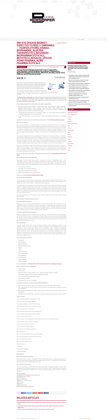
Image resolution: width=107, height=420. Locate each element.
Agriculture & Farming (72, 112)
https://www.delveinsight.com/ (27, 386)
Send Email (22, 377)
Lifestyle (69, 128)
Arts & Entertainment (72, 114)
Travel (69, 147)
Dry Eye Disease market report (26, 97)
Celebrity (69, 119)
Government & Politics (72, 123)
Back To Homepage (62, 42)
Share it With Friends (60, 77)
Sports (69, 139)
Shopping (70, 136)
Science (69, 134)
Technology (70, 145)
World (69, 150)
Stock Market (70, 143)
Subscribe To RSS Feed (61, 43)
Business (70, 116)
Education (70, 121)
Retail (69, 132)
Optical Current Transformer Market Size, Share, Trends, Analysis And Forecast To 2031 (36, 409)
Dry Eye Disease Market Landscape (56, 119)
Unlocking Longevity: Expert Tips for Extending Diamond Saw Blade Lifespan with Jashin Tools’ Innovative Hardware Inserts (78, 68)
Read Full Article (72, 71)
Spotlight (69, 141)
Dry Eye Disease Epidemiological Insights (33, 175)
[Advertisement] (73, 34)
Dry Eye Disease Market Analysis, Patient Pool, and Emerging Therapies (45, 263)
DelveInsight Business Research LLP (32, 375)
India (69, 125)
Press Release (71, 130)
